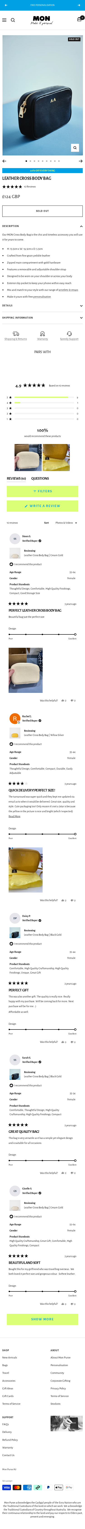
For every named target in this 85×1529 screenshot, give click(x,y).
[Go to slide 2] (30, 161)
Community (57, 1373)
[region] (43, 457)
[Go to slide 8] (55, 161)
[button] (19, 187)
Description (10, 226)
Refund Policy (10, 1440)
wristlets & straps (68, 290)
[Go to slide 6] (46, 161)
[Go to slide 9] (59, 161)
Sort (46, 522)
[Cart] (79, 20)
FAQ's (5, 1424)
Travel (5, 1373)
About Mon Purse (60, 1357)
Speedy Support (69, 339)
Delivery (7, 1432)
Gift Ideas (7, 1388)
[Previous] (4, 161)
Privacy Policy (58, 1388)
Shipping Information (17, 318)
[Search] (13, 20)
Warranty (42, 339)
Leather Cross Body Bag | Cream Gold (43, 555)
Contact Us (8, 1455)
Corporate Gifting (60, 1380)
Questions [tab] (40, 479)
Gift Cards (8, 1396)
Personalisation (59, 1365)
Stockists (56, 1403)
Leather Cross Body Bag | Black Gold (42, 934)
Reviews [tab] (16, 479)
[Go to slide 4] (38, 161)
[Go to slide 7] (50, 161)
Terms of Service (11, 1403)
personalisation (42, 296)
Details (7, 305)
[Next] (81, 161)
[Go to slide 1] (26, 161)
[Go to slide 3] (34, 161)
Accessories (8, 1380)
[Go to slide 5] (42, 161)
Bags (5, 1365)
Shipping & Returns (16, 339)
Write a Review (53, 508)
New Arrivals (9, 1357)
